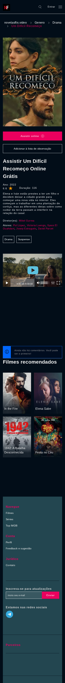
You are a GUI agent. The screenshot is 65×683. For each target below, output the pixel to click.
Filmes (10, 513)
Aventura (18, 441)
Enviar (50, 595)
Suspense (24, 239)
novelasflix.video (15, 22)
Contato (10, 565)
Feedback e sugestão (19, 548)
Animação (41, 445)
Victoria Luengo (36, 225)
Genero (40, 22)
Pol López (19, 225)
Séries (9, 519)
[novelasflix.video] (7, 7)
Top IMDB (11, 525)
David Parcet (45, 228)
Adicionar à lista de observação (32, 148)
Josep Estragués (26, 228)
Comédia (53, 445)
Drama (57, 22)
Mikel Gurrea (26, 220)
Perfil (9, 542)
